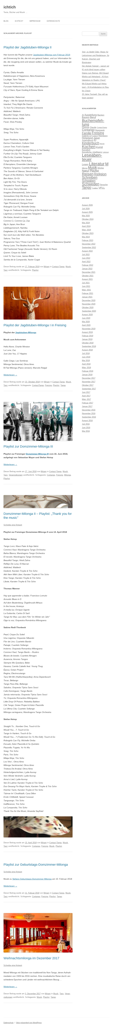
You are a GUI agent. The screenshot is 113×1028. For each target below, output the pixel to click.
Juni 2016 (86, 428)
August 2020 (87, 314)
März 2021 (86, 290)
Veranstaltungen (16, 475)
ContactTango (38, 385)
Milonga (67, 475)
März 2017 (86, 399)
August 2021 (87, 279)
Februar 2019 (87, 336)
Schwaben (88, 180)
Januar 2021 (87, 297)
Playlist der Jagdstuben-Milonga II (27, 47)
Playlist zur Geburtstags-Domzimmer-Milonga (36, 864)
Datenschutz (53, 21)
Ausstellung (90, 115)
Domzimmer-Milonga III (37, 454)
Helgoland (87, 138)
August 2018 (87, 350)
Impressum (35, 21)
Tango (63, 385)
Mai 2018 (86, 360)
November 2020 (88, 304)
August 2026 (87, 205)
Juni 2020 (86, 318)
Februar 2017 (87, 403)
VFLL (102, 187)
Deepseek (100, 130)
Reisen (88, 174)
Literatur (97, 163)
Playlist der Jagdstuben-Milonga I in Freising (35, 325)
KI (95, 140)
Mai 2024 (86, 223)
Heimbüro (103, 136)
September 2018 (89, 346)
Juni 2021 (86, 286)
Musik (68, 266)
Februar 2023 (87, 240)
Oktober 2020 (87, 307)
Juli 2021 (86, 283)
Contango (51, 475)
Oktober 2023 (87, 233)
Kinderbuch (90, 143)
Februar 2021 (87, 293)
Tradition (95, 188)
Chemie (85, 127)
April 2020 (86, 325)
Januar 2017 (87, 406)
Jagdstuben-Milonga (25, 332)
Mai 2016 (86, 431)
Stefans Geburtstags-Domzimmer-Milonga (32, 879)
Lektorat (106, 152)
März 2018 (86, 367)
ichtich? (19, 21)
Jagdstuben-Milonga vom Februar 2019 (51, 55)
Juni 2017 (86, 392)
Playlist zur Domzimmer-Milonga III (28, 446)
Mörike (101, 168)
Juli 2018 (86, 353)
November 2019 (88, 329)
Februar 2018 (87, 371)
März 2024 (86, 230)
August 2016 (87, 420)
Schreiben (89, 177)
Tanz (6, 270)
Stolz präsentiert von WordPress (29, 1023)
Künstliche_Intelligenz (92, 152)
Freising (48, 385)
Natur (85, 170)
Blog (6, 21)
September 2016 (89, 417)
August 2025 (87, 212)
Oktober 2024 (87, 219)
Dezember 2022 (88, 244)
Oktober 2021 (87, 276)
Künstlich (86, 150)
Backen (100, 115)
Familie (86, 133)
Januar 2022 (87, 269)
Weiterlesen (10, 375)
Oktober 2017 (87, 385)
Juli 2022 (86, 254)
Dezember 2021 (88, 272)
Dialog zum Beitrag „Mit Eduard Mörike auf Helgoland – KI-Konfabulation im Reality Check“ (95, 76)
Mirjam (46, 266)
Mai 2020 (86, 322)
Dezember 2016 (88, 410)
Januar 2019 (87, 339)
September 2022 (89, 247)
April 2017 (86, 396)
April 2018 (86, 364)
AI (83, 115)
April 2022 (86, 261)
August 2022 (87, 251)
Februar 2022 (87, 265)
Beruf (93, 117)
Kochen (88, 147)
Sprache (104, 185)
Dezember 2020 (88, 300)
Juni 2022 (86, 258)
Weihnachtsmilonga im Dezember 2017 (31, 958)
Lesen (85, 164)
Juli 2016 (86, 424)
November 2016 (88, 413)
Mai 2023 (86, 237)
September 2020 (89, 311)
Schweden (90, 184)
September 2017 (89, 389)
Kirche (102, 144)
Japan (96, 138)
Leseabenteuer (92, 157)
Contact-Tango (58, 266)
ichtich (10, 7)
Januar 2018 (87, 375)
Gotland (95, 136)
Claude (93, 127)
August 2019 (87, 332)
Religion (100, 174)
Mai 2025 (86, 216)
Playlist (35, 270)
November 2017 (88, 382)
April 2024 (86, 226)
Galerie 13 (87, 136)
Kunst (99, 147)
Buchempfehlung (93, 122)
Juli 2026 (86, 209)
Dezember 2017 (88, 378)
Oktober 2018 (87, 343)
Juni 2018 (86, 357)
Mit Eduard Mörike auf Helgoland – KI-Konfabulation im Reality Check (95, 87)
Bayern (85, 117)
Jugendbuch (87, 140)
